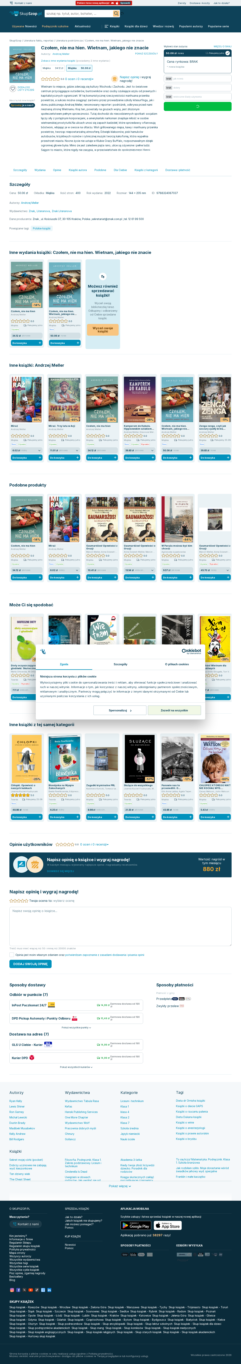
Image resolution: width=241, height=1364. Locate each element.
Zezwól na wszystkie (174, 710)
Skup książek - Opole (22, 1315)
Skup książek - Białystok (183, 1319)
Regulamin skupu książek (24, 1246)
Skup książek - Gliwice (201, 1315)
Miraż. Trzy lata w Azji (62, 426)
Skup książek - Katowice (135, 1315)
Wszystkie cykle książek (24, 1269)
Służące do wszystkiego (138, 785)
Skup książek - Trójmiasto (185, 1307)
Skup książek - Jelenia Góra (169, 1315)
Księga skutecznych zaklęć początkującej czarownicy (137, 1178)
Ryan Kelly (15, 1101)
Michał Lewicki (18, 1117)
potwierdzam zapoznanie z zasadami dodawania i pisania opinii (104, 954)
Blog (12, 1280)
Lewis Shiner (17, 1106)
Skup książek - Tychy (154, 1307)
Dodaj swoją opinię (30, 964)
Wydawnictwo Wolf (77, 1122)
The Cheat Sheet (20, 1179)
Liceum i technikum (132, 1101)
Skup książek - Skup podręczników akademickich (39, 1328)
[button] (25, 1224)
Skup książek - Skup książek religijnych (91, 1332)
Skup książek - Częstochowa (86, 1319)
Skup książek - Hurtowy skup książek (32, 1336)
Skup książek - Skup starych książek (139, 1332)
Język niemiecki (130, 1133)
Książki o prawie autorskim (192, 1133)
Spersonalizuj (118, 710)
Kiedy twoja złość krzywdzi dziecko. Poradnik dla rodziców (137, 1168)
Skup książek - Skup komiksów (124, 1328)
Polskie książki (41, 228)
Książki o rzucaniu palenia (192, 1111)
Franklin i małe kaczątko (190, 1176)
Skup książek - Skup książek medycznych (170, 1328)
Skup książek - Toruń (215, 1307)
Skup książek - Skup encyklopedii (104, 1323)
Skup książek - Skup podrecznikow (60, 1323)
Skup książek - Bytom (118, 1319)
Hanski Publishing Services (81, 1112)
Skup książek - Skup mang (88, 1328)
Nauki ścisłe (127, 1139)
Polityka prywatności (22, 1249)
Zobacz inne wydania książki (58, 60)
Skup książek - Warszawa (123, 1307)
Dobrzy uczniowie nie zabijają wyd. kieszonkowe (27, 1167)
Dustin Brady (17, 1122)
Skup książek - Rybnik (143, 1311)
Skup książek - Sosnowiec (83, 1311)
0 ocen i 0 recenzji (78, 79)
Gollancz (70, 1139)
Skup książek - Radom (172, 1311)
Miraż (14, 426)
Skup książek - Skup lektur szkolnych (149, 1323)
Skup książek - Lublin (77, 1315)
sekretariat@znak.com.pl (107, 219)
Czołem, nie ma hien (23, 311)
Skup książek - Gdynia (23, 1319)
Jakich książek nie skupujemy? (83, 1220)
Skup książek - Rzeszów (24, 1307)
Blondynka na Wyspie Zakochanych (61, 787)
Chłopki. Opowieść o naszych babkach (23, 787)
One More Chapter (76, 1117)
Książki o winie (185, 1122)
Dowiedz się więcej (60, 871)
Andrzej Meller (49, 365)
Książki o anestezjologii (190, 1128)
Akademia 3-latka (131, 1159)
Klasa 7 (125, 1122)
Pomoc (69, 1227)
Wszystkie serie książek (24, 1266)
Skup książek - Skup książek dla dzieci (197, 1323)
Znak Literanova (62, 211)
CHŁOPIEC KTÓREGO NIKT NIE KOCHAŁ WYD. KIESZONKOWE (215, 788)
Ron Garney (16, 1112)
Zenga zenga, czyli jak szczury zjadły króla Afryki (212, 429)
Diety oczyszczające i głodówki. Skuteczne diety (27, 667)
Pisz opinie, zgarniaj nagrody (27, 1273)
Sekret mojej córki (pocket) (26, 1159)
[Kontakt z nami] (11, 3)
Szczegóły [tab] (120, 664)
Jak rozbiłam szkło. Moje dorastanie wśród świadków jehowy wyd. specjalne (202, 1169)
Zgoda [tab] (64, 664)
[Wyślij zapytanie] (116, 14)
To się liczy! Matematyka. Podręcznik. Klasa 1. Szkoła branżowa (203, 1161)
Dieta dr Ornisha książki (190, 1100)
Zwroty (182, 3)
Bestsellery (16, 1276)
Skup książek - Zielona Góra (89, 1307)
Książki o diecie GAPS (189, 1106)
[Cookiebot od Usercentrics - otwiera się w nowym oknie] (184, 652)
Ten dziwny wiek (19, 1173)
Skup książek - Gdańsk (52, 1319)
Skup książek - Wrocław (55, 1307)
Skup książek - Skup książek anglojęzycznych (37, 1332)
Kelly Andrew (17, 1133)
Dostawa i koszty (200, 3)
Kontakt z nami (23, 3)
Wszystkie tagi (18, 1263)
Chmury (69, 1133)
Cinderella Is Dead (76, 1171)
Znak (32, 211)
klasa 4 (124, 1112)
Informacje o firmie (21, 1239)
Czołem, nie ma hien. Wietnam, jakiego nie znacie (102, 252)
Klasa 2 (124, 1117)
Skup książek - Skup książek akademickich (189, 1332)
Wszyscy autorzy (20, 1256)
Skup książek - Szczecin (51, 1311)
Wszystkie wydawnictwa (24, 1259)
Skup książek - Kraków (105, 1315)
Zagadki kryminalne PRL (100, 785)
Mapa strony (17, 1252)
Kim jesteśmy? (18, 1235)
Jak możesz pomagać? (79, 1224)
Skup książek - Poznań (202, 1311)
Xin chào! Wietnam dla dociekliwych (212, 667)
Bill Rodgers (16, 1139)
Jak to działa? (222, 3)
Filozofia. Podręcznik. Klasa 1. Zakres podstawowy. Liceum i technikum (83, 1163)
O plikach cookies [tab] (177, 664)
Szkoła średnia (129, 1128)
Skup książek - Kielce (212, 1319)
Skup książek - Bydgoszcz (149, 1319)
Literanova (43, 211)
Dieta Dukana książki (188, 1117)
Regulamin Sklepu (20, 1242)
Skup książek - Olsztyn (23, 1323)
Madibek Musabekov (22, 1128)
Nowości (70, 1244)
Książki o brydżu (186, 1138)
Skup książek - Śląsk (21, 1311)
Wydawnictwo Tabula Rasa (82, 1101)
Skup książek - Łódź (49, 1315)
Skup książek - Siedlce (115, 1311)
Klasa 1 (124, 1106)
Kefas (68, 1106)
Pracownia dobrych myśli (80, 1128)
